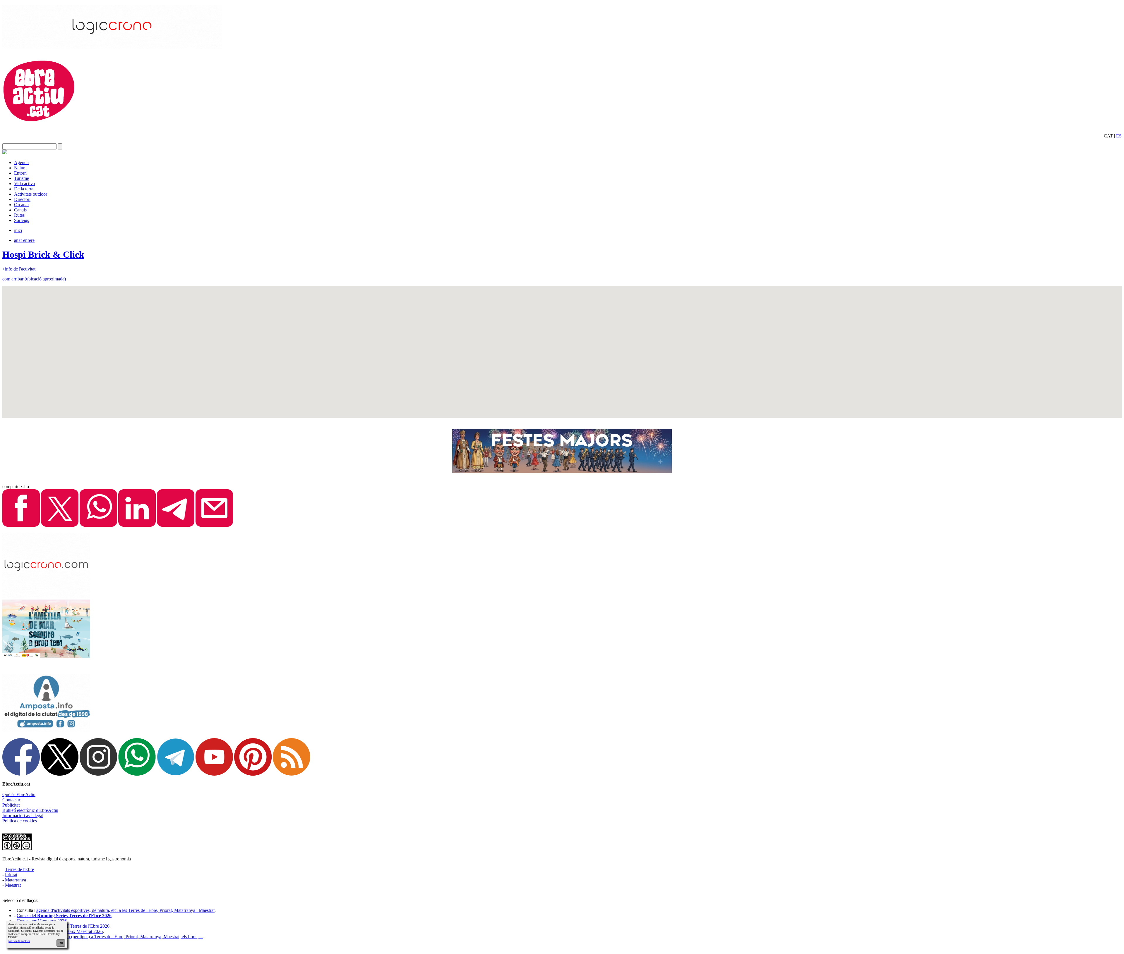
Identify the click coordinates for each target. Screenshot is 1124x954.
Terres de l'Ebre (19, 869)
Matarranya (15, 879)
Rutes (19, 215)
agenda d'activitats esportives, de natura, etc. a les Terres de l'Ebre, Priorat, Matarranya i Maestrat (125, 910)
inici (18, 230)
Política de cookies (19, 820)
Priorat (11, 874)
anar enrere (24, 240)
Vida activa (24, 183)
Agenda (21, 162)
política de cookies (19, 941)
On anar (21, 204)
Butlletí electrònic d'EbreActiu (30, 810)
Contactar (11, 799)
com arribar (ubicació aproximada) (34, 278)
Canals (20, 209)
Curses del (64, 915)
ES (1119, 135)
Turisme (21, 178)
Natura (20, 167)
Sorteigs (21, 220)
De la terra (23, 188)
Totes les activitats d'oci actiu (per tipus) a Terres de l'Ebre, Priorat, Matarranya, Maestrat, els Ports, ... (110, 936)
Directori (22, 199)
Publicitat (11, 805)
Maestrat (13, 885)
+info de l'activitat (18, 268)
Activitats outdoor (30, 194)
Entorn (20, 173)
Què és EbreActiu (18, 794)
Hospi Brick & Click (43, 254)
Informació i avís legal (22, 815)
